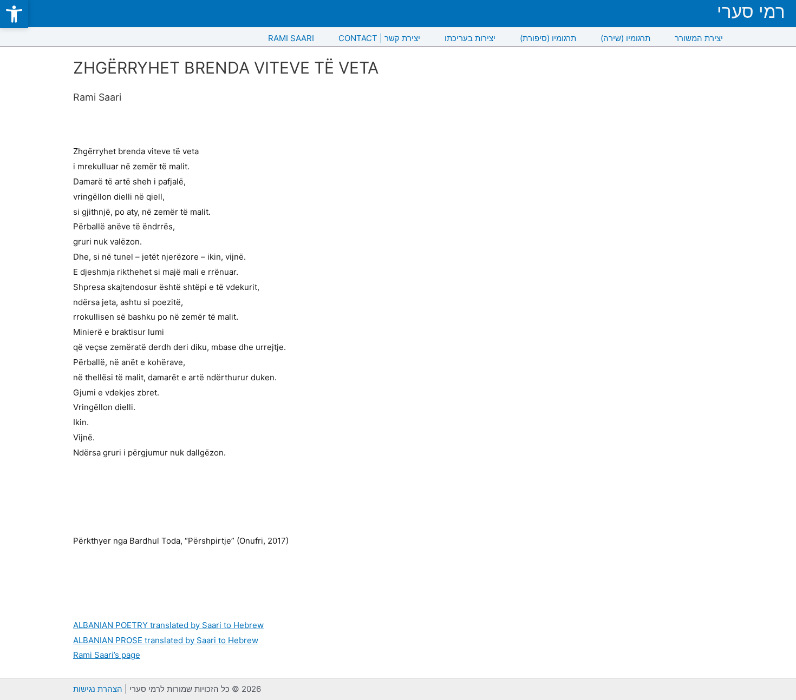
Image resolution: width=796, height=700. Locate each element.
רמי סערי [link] (751, 11)
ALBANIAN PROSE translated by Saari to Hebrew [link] (165, 640)
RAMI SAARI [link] (291, 38)
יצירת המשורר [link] (699, 38)
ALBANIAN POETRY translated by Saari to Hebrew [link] (168, 625)
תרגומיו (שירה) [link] (625, 38)
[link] (14, 14)
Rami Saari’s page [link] (106, 655)
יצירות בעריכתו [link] (470, 38)
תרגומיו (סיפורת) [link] (548, 38)
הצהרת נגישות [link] (97, 689)
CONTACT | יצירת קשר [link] (379, 38)
